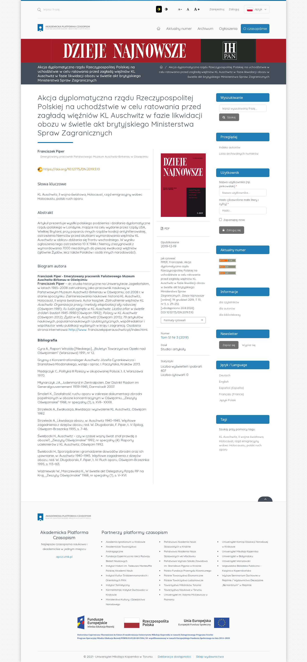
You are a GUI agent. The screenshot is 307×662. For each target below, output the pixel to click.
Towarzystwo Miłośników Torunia (182, 585)
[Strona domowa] (64, 28)
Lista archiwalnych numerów (239, 153)
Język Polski (227, 400)
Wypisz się (248, 345)
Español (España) (231, 388)
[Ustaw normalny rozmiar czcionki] (188, 9)
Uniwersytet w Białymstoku (237, 556)
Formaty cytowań (175, 320)
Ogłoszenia (228, 28)
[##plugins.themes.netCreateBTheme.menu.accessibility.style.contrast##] (159, 9)
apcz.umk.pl (64, 557)
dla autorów (227, 308)
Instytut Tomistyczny (118, 585)
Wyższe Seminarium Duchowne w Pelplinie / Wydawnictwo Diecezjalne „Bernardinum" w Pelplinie (242, 580)
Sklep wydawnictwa (210, 656)
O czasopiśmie (255, 28)
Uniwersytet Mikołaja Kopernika (240, 551)
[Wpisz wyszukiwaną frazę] (242, 108)
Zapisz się (229, 345)
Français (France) (231, 394)
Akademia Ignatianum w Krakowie (125, 541)
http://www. (78, 329)
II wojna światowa (250, 437)
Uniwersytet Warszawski (236, 561)
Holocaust (226, 441)
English (224, 381)
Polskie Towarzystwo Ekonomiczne (183, 575)
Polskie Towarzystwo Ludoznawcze (183, 580)
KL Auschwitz (228, 437)
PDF (167, 228)
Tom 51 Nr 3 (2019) (175, 337)
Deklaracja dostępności (174, 656)
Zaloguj (234, 9)
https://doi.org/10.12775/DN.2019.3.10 (71, 169)
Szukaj (231, 117)
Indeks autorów (229, 147)
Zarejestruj (217, 9)
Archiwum (205, 28)
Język (258, 9)
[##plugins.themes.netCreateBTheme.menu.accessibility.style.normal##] (166, 9)
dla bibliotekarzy (230, 314)
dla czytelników (229, 302)
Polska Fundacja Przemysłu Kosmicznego (187, 570)
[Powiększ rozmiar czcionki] (196, 9)
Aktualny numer (179, 28)
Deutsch (224, 375)
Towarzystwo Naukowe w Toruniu (183, 589)
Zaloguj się (233, 230)
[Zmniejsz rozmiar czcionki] (180, 9)
